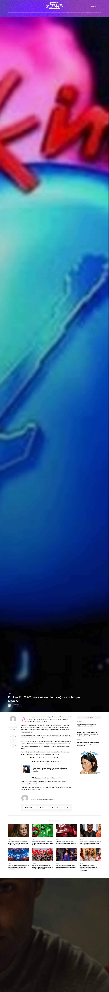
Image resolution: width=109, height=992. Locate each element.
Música (9, 693)
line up (53, 752)
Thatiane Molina (17, 704)
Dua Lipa (37, 778)
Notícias (79, 729)
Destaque (79, 721)
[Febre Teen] (54, 5)
